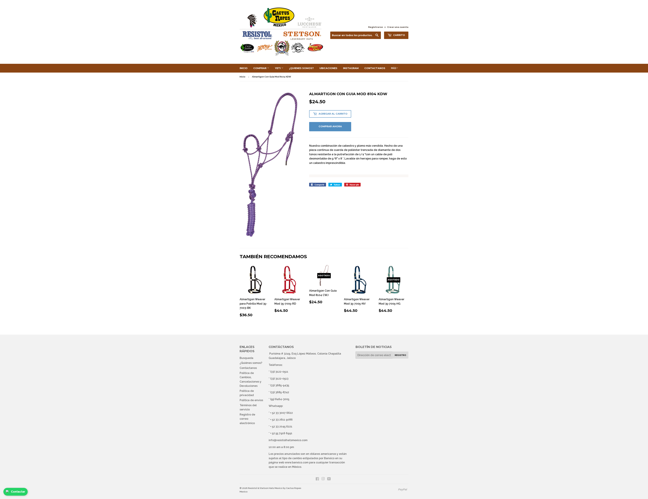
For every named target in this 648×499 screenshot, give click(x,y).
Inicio (244, 68)
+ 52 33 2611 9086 (281, 419)
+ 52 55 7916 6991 (281, 433)
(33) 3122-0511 (279, 371)
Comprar (260, 68)
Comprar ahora (330, 126)
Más (393, 68)
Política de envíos (251, 400)
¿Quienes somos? (301, 68)
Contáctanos (248, 368)
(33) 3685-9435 (279, 385)
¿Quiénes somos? (251, 363)
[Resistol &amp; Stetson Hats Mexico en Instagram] (323, 479)
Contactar (18, 491)
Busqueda (246, 358)
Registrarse (375, 27)
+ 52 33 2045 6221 (281, 426)
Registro (400, 355)
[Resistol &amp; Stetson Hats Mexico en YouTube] (329, 479)
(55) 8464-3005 (279, 399)
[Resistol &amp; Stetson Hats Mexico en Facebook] (317, 479)
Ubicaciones (328, 68)
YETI (278, 68)
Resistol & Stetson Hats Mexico (265, 488)
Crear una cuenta (397, 27)
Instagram (351, 68)
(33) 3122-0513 (279, 378)
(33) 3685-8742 (279, 392)
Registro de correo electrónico (247, 419)
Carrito (399, 35)
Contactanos (374, 68)
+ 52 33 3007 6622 (281, 412)
